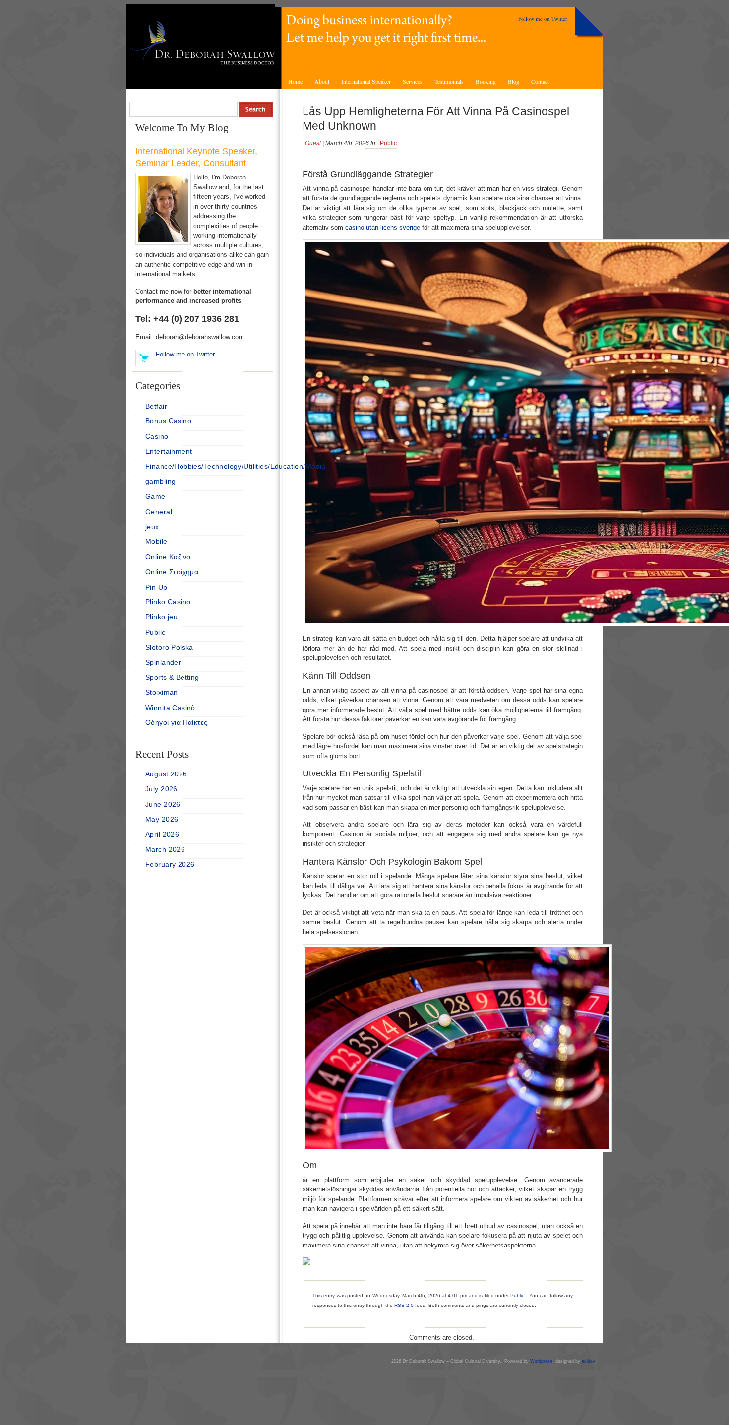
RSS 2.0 (404, 1305)
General (158, 512)
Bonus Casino (168, 421)
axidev (588, 1361)
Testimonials (449, 81)
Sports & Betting (172, 677)
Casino (157, 436)
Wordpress (541, 1361)
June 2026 (163, 804)
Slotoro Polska (169, 647)
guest (313, 143)
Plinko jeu (161, 617)
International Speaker (366, 81)
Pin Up (156, 587)
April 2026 (162, 834)
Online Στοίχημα (171, 572)
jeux (152, 527)
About (321, 81)
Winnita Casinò (170, 708)
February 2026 (169, 864)
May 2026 (161, 819)
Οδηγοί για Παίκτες (176, 722)
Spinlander (163, 662)
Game (155, 496)
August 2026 (166, 774)
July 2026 (161, 789)
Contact (540, 81)
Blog (513, 81)
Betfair (156, 406)
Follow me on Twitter (542, 18)
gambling (160, 481)
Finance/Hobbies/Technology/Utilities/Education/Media (235, 466)
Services (413, 81)
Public (388, 143)
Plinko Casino (167, 602)
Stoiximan (161, 692)
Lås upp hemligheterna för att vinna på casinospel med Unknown (436, 118)
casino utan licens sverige (382, 227)
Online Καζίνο (167, 557)
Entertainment (168, 451)
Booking (486, 81)
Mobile (156, 541)
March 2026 (165, 849)
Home (295, 81)
